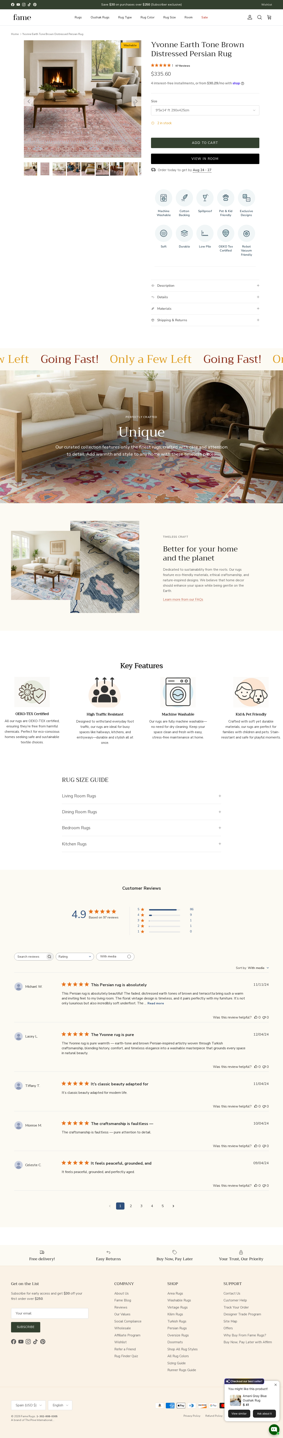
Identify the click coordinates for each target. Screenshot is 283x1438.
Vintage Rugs (177, 1307)
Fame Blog (122, 1300)
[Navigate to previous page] (109, 1206)
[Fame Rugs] (22, 17)
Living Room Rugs (79, 796)
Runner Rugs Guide (181, 1370)
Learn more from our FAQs (183, 599)
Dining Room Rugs (79, 812)
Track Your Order (236, 1307)
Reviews (120, 1307)
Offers (228, 1328)
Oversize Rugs (178, 1335)
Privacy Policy (192, 1416)
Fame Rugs (28, 1416)
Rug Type (125, 17)
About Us (121, 1293)
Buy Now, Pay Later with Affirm (248, 1342)
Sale (204, 17)
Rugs (78, 17)
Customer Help (235, 1300)
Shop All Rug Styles (182, 1349)
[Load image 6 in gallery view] (82, 99)
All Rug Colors (178, 1356)
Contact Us (232, 1293)
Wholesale (122, 1328)
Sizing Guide (176, 1363)
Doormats (175, 1342)
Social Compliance (128, 1321)
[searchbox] (29, 956)
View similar (239, 1413)
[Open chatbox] (274, 1429)
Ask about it (264, 1413)
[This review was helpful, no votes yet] (255, 1017)
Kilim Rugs (175, 1314)
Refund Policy (213, 1416)
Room (189, 17)
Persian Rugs (177, 1328)
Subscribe (25, 1327)
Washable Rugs (179, 1300)
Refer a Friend (125, 1349)
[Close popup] (275, 1384)
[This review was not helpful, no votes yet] (264, 1017)
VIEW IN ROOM (204, 159)
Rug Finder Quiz (126, 1356)
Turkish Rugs (176, 1321)
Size (154, 101)
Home (15, 34)
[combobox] (75, 957)
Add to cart (205, 143)
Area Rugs (175, 1293)
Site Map (230, 1321)
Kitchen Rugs (74, 844)
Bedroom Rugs (76, 828)
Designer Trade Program (242, 1314)
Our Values (122, 1314)
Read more (155, 1003)
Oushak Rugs (100, 17)
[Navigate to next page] (173, 1206)
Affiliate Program (127, 1335)
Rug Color (148, 17)
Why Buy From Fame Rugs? (245, 1335)
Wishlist (266, 4)
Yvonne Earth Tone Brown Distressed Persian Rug (52, 34)
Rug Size (169, 17)
